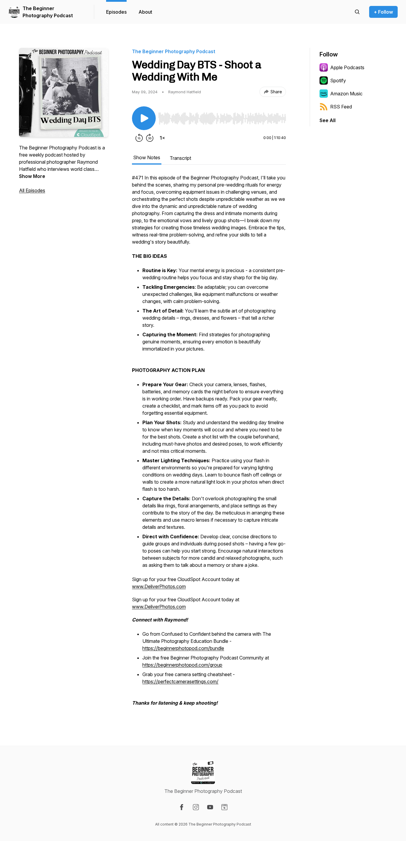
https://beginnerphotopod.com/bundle (183, 648)
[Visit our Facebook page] (182, 807)
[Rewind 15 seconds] (139, 138)
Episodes (116, 12)
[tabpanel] (209, 443)
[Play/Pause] (144, 118)
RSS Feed (341, 107)
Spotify (338, 80)
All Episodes (32, 190)
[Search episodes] (357, 11)
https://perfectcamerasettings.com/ (180, 681)
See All (328, 120)
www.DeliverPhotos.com (159, 586)
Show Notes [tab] (146, 157)
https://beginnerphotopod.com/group (182, 665)
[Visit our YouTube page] (210, 807)
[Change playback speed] (162, 138)
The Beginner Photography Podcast (48, 11)
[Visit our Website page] (224, 807)
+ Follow (383, 12)
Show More (32, 176)
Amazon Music (346, 94)
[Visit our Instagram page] (196, 807)
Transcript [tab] (180, 158)
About (145, 12)
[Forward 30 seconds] (150, 138)
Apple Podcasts (347, 67)
